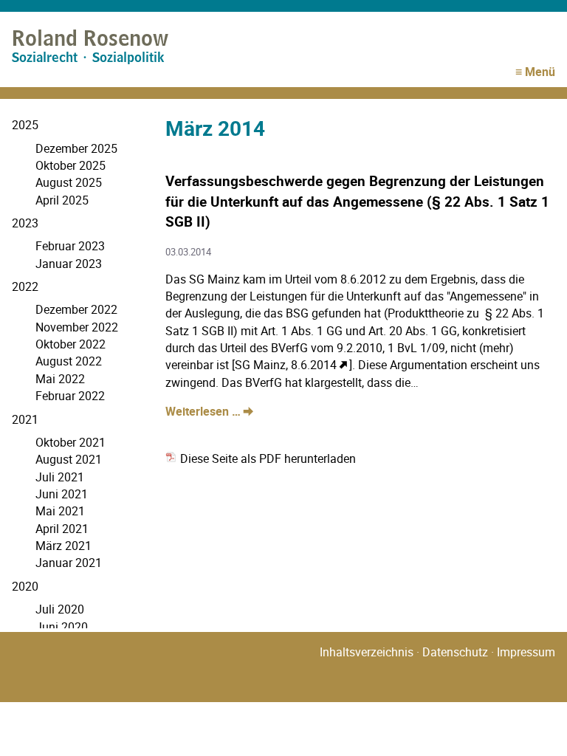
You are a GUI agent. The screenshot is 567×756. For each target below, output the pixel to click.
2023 (25, 223)
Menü (540, 71)
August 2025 (68, 182)
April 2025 (62, 200)
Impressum (526, 652)
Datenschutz (455, 652)
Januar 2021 (68, 562)
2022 (25, 286)
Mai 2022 (60, 379)
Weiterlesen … (209, 411)
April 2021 (62, 528)
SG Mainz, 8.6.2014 (286, 365)
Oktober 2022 (70, 344)
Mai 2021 (60, 511)
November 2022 (76, 327)
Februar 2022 (70, 396)
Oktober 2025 (70, 165)
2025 (25, 125)
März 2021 (63, 545)
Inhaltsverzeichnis (366, 652)
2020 (25, 586)
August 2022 (68, 361)
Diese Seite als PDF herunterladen (266, 458)
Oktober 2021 (70, 442)
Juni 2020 (61, 627)
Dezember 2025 (76, 148)
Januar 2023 (68, 263)
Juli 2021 (59, 477)
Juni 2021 (61, 494)
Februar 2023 (70, 246)
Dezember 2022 (76, 309)
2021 (25, 419)
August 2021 (68, 459)
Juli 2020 (59, 609)
